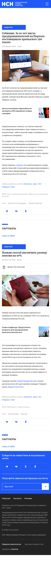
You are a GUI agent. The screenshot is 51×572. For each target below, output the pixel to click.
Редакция (6, 498)
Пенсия (24, 414)
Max (13, 187)
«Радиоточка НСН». (15, 387)
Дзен (35, 184)
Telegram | (6, 187)
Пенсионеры (13, 414)
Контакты (17, 498)
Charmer (14, 549)
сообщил (19, 165)
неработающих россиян (27, 381)
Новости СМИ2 (8, 236)
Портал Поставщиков (17, 203)
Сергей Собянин (35, 203)
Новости (28, 184)
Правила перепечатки (11, 544)
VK (40, 184)
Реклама (28, 498)
